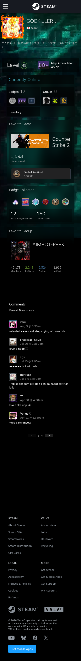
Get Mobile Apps (22, 649)
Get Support (48, 583)
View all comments (21, 310)
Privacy (12, 569)
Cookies (13, 590)
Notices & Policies (19, 583)
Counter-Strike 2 (62, 142)
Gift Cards (14, 552)
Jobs (44, 532)
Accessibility (16, 576)
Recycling (47, 545)
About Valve (48, 525)
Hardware (47, 539)
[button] (17, 65)
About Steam (16, 525)
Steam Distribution (20, 545)
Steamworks (16, 539)
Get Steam (47, 569)
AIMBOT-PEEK (48, 244)
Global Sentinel (33, 172)
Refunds (13, 597)
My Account (48, 590)
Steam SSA (15, 532)
